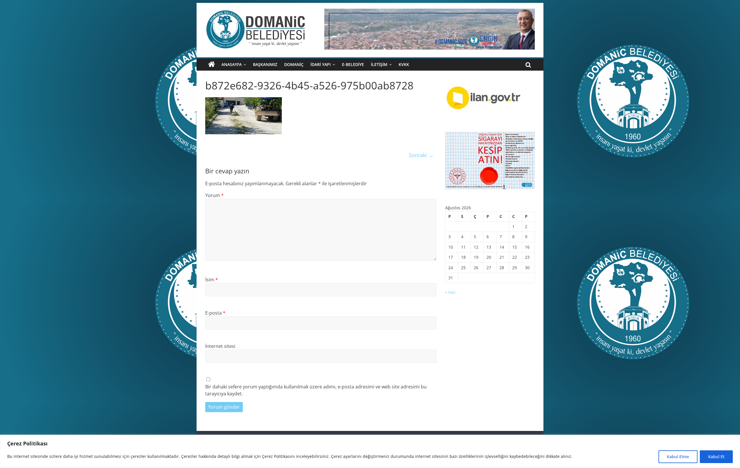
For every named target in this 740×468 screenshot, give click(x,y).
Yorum (214, 195)
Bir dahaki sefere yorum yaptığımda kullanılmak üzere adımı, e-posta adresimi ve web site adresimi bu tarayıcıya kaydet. (316, 390)
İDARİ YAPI (320, 64)
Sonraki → (421, 155)
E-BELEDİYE (353, 64)
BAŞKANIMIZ (265, 64)
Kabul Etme (678, 456)
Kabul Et (716, 456)
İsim (211, 279)
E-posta (215, 313)
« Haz (450, 292)
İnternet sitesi (220, 346)
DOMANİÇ (294, 64)
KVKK (404, 64)
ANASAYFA (231, 64)
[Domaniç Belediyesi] (211, 64)
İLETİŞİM (379, 64)
